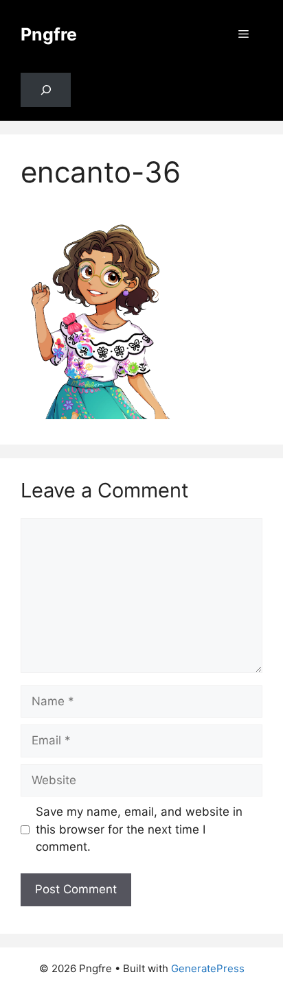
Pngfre (49, 34)
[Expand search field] (46, 90)
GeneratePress (208, 968)
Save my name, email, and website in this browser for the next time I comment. (139, 829)
